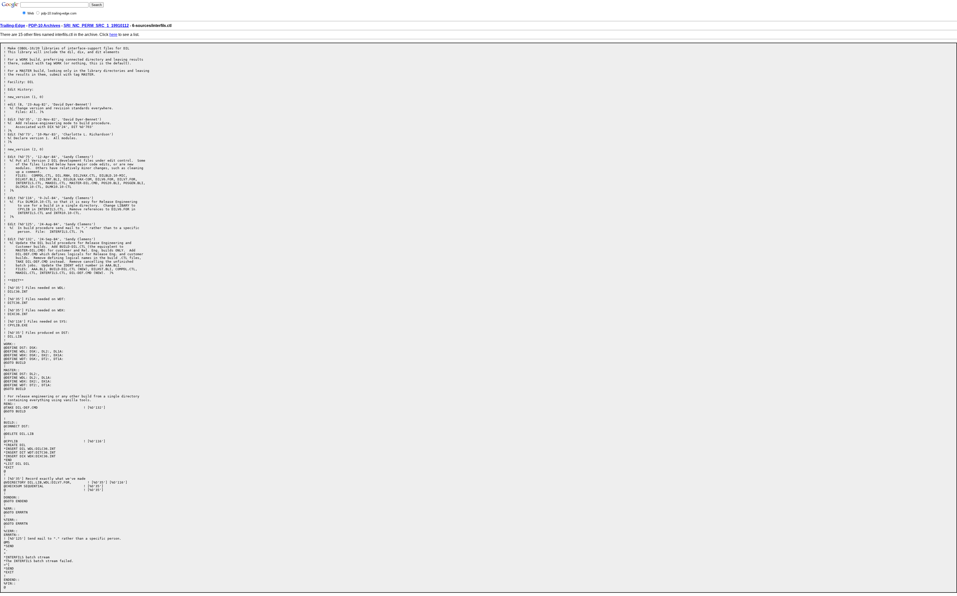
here (113, 34)
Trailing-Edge (12, 25)
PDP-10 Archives (44, 25)
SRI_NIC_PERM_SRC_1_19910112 (96, 25)
